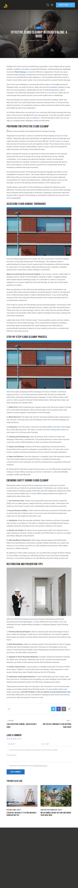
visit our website (32, 118)
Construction (45, 810)
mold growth (31, 75)
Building (9, 810)
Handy (14, 810)
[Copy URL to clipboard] (69, 709)
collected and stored (40, 766)
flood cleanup (20, 72)
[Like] (9, 709)
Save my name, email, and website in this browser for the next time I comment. (33, 750)
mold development (51, 90)
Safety (39, 28)
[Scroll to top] (74, 884)
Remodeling (53, 810)
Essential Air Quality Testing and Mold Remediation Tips (21, 814)
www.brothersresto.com (61, 692)
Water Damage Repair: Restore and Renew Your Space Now (56, 814)
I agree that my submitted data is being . (28, 766)
